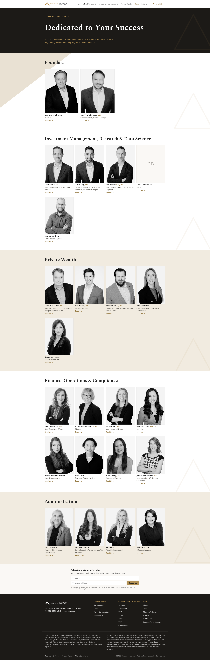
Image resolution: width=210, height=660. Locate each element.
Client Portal (98, 615)
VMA (120, 612)
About (145, 605)
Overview (122, 605)
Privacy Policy (67, 656)
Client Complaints (81, 656)
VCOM (120, 619)
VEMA (120, 615)
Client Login (157, 4)
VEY (120, 622)
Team (137, 4)
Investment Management (108, 4)
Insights (144, 4)
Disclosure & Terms (52, 656)
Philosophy (122, 609)
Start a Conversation (101, 612)
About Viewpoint (89, 4)
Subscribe (133, 583)
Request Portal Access (152, 622)
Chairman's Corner (150, 612)
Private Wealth (126, 4)
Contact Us (147, 619)
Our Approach (99, 605)
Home (79, 4)
